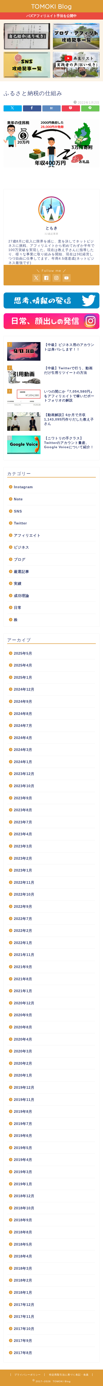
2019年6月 (23, 1136)
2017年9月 (23, 1341)
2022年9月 (23, 906)
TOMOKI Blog (51, 6)
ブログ (19, 559)
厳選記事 (21, 572)
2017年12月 (24, 1305)
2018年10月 (24, 1208)
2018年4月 (23, 1256)
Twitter (20, 523)
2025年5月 (23, 653)
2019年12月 (24, 1087)
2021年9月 (23, 967)
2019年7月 (23, 1124)
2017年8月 (23, 1353)
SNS (18, 511)
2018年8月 (23, 1232)
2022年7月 (23, 919)
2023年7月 (23, 822)
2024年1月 (23, 762)
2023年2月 (23, 858)
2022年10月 (24, 894)
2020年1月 (23, 1075)
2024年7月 (23, 726)
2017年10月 (24, 1329)
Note (18, 499)
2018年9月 (23, 1220)
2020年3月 (23, 1051)
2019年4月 (23, 1160)
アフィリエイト (27, 535)
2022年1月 (23, 943)
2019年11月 (24, 1100)
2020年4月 (23, 1039)
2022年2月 (23, 931)
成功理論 (21, 596)
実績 (18, 583)
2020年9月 (23, 1015)
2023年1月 (23, 870)
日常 (18, 608)
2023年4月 (23, 834)
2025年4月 (23, 665)
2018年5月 (23, 1244)
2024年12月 (24, 689)
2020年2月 (23, 1063)
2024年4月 (23, 738)
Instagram (23, 487)
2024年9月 (23, 701)
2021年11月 (24, 955)
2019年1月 (23, 1184)
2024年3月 (23, 750)
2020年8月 (23, 1027)
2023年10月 (24, 786)
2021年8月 (23, 979)
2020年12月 (24, 1003)
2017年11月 (24, 1316)
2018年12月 (24, 1196)
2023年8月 (23, 810)
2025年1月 (23, 677)
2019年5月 (23, 1148)
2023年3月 (23, 846)
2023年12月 (24, 774)
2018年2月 (23, 1280)
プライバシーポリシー (27, 1374)
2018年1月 (23, 1292)
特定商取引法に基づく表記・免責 (69, 1374)
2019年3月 (23, 1172)
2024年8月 (23, 714)
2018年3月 (23, 1268)
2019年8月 (23, 1111)
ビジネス (21, 547)
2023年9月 (23, 798)
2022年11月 (24, 882)
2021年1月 (23, 991)
